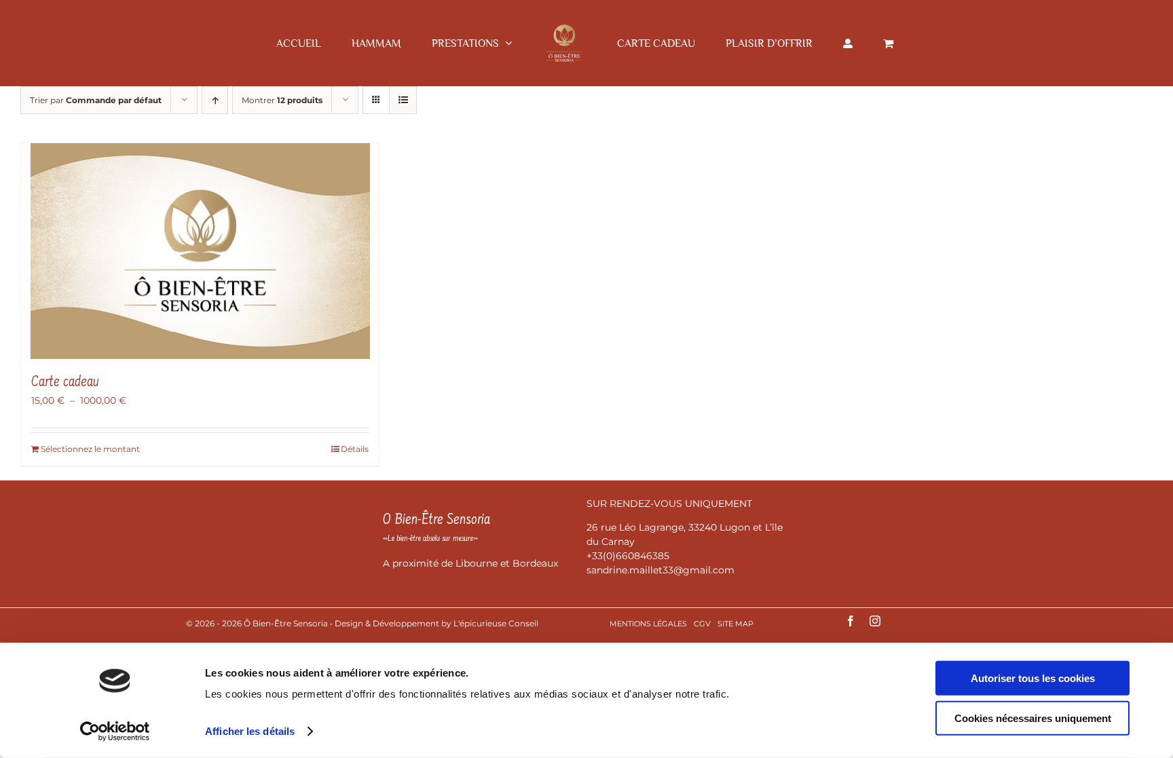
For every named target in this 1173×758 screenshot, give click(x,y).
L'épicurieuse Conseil (495, 623)
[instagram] (875, 620)
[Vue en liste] (403, 100)
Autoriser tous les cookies (1033, 678)
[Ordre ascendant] (215, 100)
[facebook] (850, 620)
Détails (355, 449)
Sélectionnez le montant (90, 449)
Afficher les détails (250, 731)
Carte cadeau (65, 383)
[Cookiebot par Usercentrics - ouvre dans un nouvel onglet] (115, 731)
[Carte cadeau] (200, 251)
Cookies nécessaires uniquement (1032, 717)
